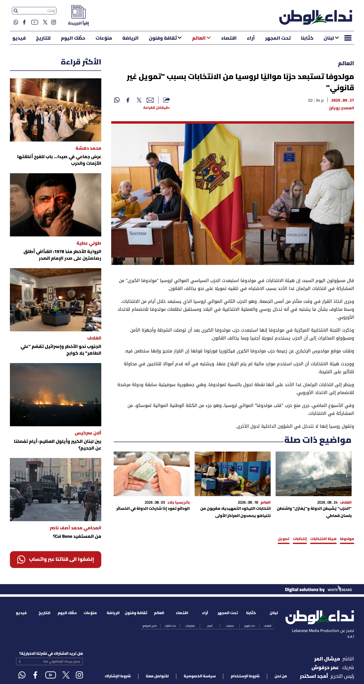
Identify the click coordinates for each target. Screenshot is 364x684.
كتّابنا (307, 38)
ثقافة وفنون (163, 38)
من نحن (281, 676)
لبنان (329, 38)
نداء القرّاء (170, 626)
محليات (230, 626)
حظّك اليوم (73, 38)
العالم (199, 38)
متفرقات (190, 626)
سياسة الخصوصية (200, 676)
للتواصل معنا (157, 676)
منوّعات (104, 38)
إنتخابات (300, 539)
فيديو (19, 38)
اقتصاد (229, 38)
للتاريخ (43, 38)
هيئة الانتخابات (323, 539)
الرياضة (130, 38)
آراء (251, 38)
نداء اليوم (249, 626)
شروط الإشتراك (118, 676)
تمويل (283, 539)
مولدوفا (347, 539)
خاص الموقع (150, 626)
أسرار (209, 626)
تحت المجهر (278, 38)
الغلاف (267, 626)
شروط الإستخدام (245, 676)
